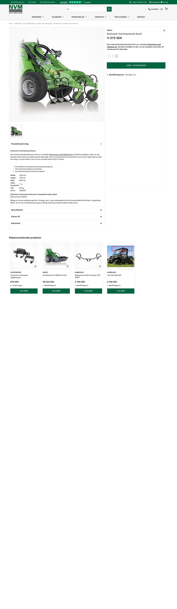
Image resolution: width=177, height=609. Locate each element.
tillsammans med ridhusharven (61, 154)
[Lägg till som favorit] (164, 30)
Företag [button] (165, 2)
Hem (11, 23)
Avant (109, 30)
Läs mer (24, 291)
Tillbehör (17, 23)
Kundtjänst (155, 9)
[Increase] (116, 56)
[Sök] (109, 9)
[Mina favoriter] (161, 9)
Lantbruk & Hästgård (44, 23)
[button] (166, 9)
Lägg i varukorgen (136, 65)
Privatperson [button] (155, 2)
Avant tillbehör (28, 23)
